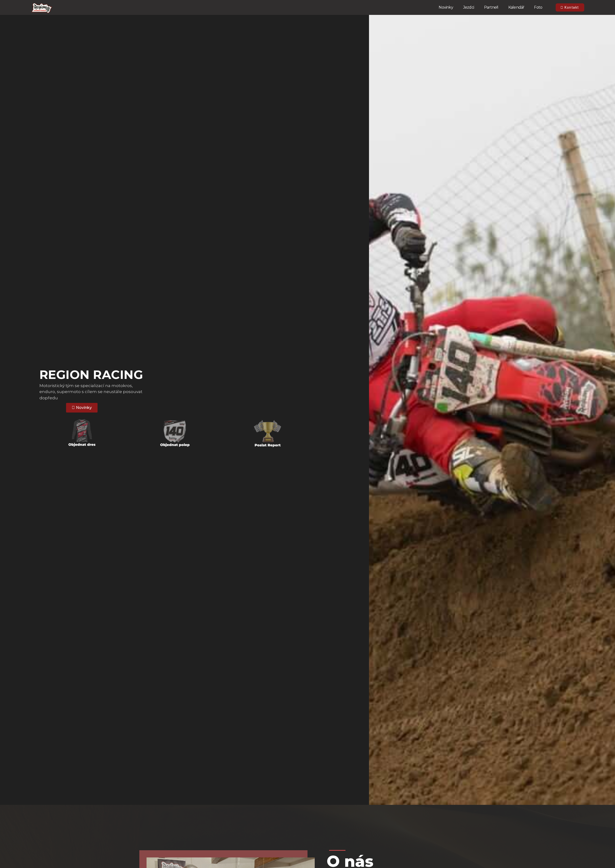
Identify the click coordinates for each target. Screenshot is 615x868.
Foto (538, 7)
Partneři (491, 7)
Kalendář (516, 7)
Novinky (446, 7)
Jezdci (468, 7)
